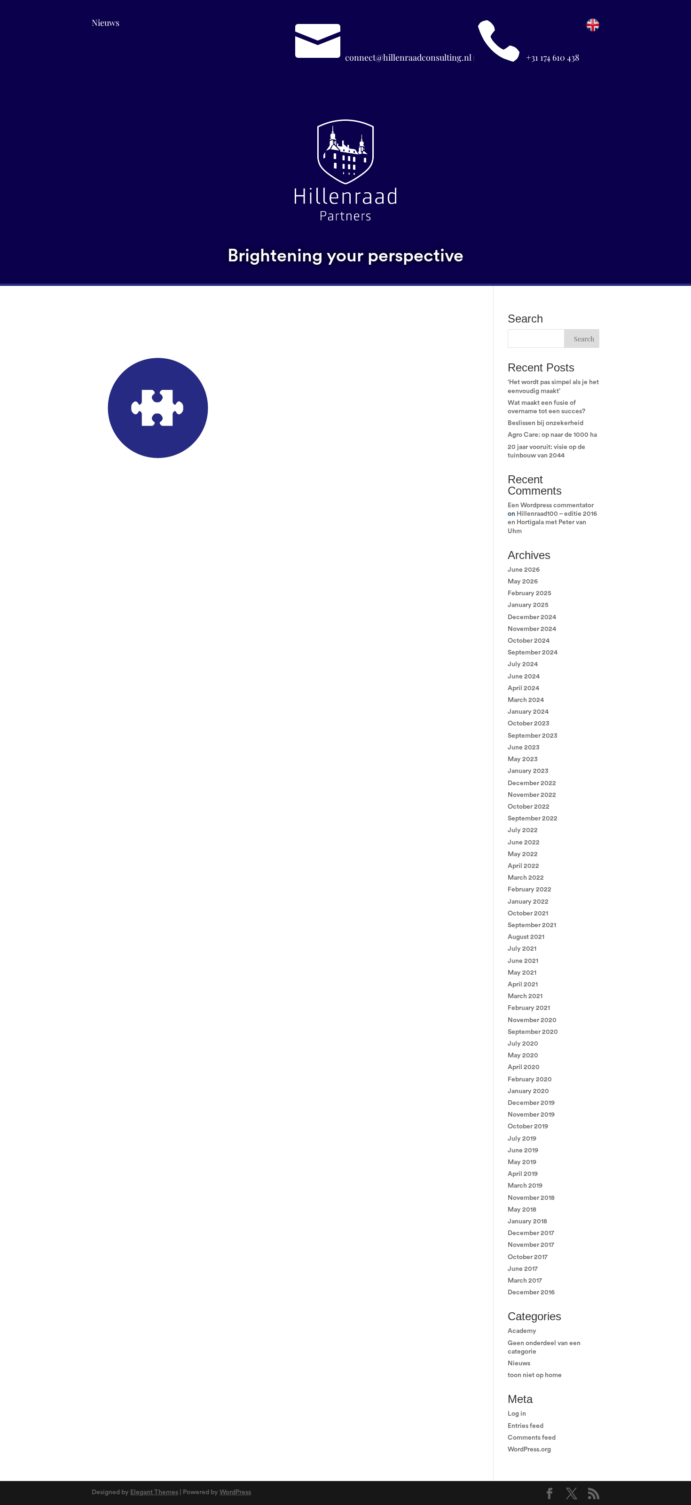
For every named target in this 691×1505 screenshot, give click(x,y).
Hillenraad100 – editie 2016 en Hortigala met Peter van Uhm (552, 522)
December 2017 (531, 1233)
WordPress (235, 1492)
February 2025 (529, 593)
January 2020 (528, 1091)
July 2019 (522, 1138)
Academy (522, 1331)
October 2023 (529, 723)
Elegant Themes (154, 1492)
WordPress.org (529, 1449)
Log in (517, 1413)
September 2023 (533, 736)
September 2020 (533, 1032)
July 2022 (523, 830)
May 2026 (523, 581)
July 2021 (522, 949)
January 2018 (527, 1221)
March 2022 (526, 878)
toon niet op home (535, 1375)
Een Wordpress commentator (551, 505)
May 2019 (522, 1162)
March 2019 (525, 1185)
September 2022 (533, 818)
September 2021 (532, 925)
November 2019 (531, 1114)
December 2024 (532, 617)
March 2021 (525, 996)
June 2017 (523, 1269)
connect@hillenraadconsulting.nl (408, 57)
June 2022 (524, 842)
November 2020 (532, 1020)
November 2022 (532, 795)
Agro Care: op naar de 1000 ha (552, 435)
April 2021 (523, 984)
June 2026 (524, 570)
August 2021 (526, 937)
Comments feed (532, 1437)
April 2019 (523, 1174)
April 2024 (523, 688)
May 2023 (523, 759)
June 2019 (523, 1150)
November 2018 (531, 1198)
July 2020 (523, 1043)
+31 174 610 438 (552, 57)
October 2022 (529, 807)
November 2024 (532, 629)
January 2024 (528, 712)
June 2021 (523, 961)
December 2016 (531, 1292)
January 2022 (528, 901)
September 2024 (533, 652)
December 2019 (531, 1103)
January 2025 (528, 605)
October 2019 (528, 1126)
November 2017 (531, 1245)
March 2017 (525, 1280)
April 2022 (523, 866)
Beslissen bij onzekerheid (545, 423)
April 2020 (524, 1067)
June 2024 (524, 676)
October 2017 (528, 1257)
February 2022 (529, 889)
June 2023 (524, 747)
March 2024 (526, 700)
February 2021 (529, 1008)
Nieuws (105, 22)
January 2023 (528, 771)
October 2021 (528, 913)
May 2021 (522, 972)
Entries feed (525, 1426)
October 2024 (529, 641)
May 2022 (523, 854)
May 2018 (522, 1209)
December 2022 (532, 783)
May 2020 (523, 1055)
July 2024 (523, 664)
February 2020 (530, 1079)
